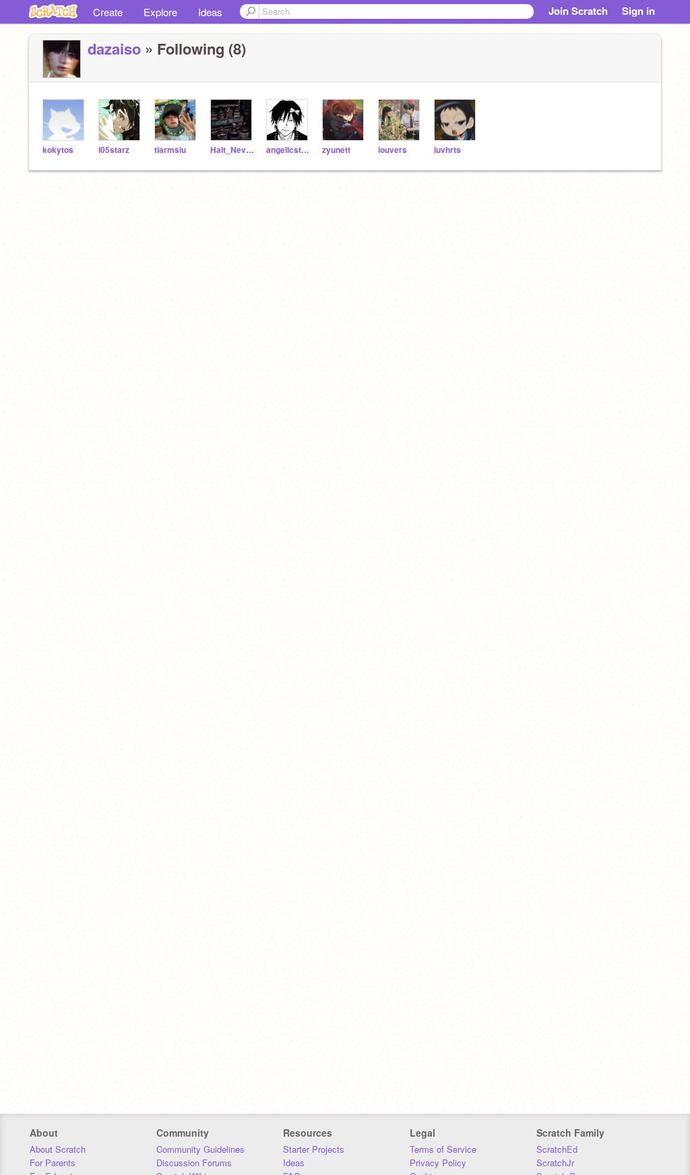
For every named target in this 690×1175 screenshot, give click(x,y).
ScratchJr (555, 1162)
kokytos (57, 150)
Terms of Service (443, 1149)
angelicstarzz (288, 150)
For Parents (52, 1162)
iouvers (392, 150)
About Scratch (58, 1149)
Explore (160, 12)
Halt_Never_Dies (232, 150)
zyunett (336, 150)
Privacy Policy (438, 1162)
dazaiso (114, 48)
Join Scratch (578, 10)
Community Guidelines (200, 1149)
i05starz (113, 150)
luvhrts (447, 150)
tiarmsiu (170, 150)
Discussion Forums (194, 1162)
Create (108, 12)
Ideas (210, 12)
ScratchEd (556, 1149)
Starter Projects (313, 1149)
